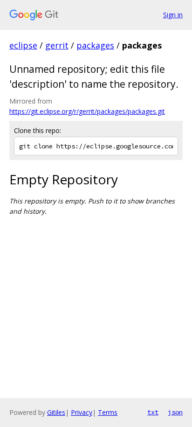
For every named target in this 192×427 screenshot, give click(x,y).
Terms (107, 412)
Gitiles (56, 412)
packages (95, 45)
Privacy (81, 412)
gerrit (57, 45)
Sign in (173, 14)
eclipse (23, 45)
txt (152, 412)
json (175, 412)
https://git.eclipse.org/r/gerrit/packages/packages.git (87, 111)
